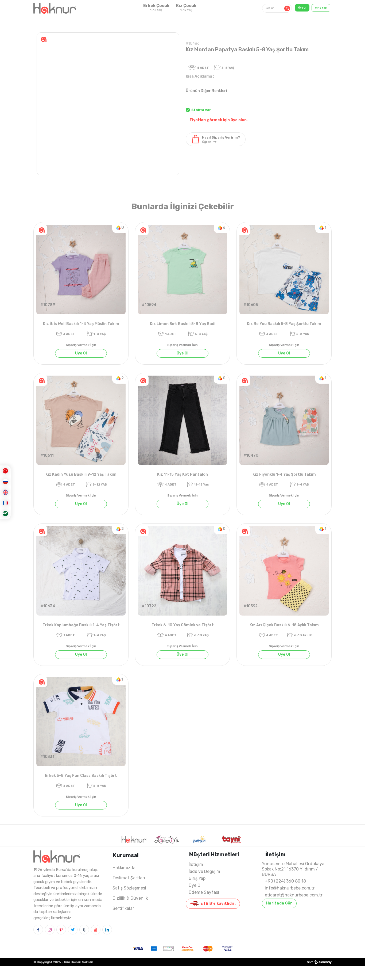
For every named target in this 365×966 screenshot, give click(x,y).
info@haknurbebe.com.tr (290, 888)
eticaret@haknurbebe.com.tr (294, 895)
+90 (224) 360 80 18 (285, 881)
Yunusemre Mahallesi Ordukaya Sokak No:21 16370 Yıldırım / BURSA (293, 869)
